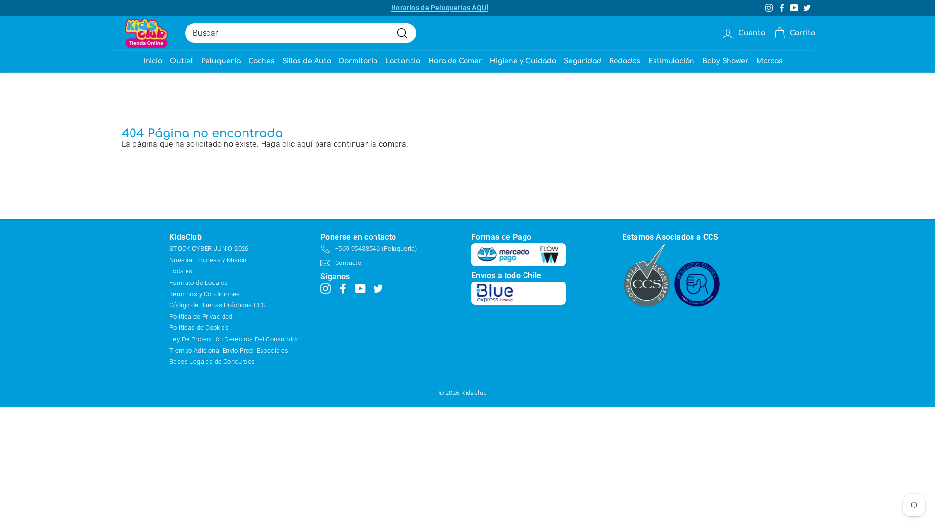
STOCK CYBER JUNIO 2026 (209, 248)
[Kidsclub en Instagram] (325, 288)
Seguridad (582, 61)
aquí (305, 144)
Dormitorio (358, 61)
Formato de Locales (198, 282)
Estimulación (671, 61)
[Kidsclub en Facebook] (343, 288)
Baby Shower (725, 61)
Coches (261, 61)
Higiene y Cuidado (523, 61)
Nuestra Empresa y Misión (208, 259)
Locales (181, 271)
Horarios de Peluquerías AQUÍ (439, 8)
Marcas (769, 61)
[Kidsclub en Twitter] (378, 288)
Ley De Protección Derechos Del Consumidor (235, 339)
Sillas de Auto (306, 61)
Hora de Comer (455, 61)
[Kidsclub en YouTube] (360, 288)
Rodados (624, 61)
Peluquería (221, 61)
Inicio (152, 61)
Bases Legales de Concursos (212, 361)
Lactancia (402, 61)
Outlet (181, 61)
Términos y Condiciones (204, 294)
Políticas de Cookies (199, 327)
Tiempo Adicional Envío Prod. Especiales (229, 350)
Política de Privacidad (201, 316)
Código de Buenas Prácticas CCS (217, 305)
